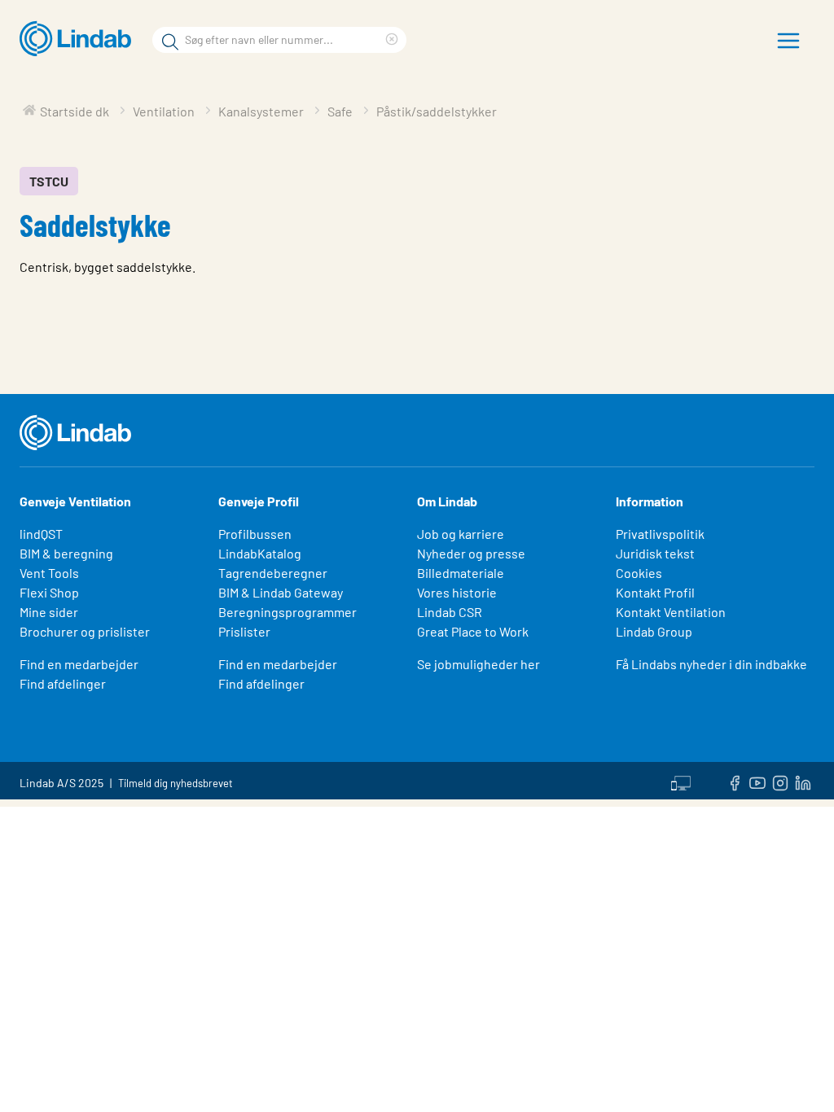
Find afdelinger (63, 683)
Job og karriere (460, 533)
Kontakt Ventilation (671, 611)
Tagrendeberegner (272, 572)
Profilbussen (255, 533)
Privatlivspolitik (660, 533)
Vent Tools (49, 572)
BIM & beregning (66, 553)
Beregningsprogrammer (287, 611)
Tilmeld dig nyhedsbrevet (175, 783)
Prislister (244, 631)
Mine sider (49, 611)
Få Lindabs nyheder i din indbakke (711, 664)
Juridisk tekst (655, 553)
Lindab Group (654, 631)
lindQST (41, 533)
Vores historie (457, 592)
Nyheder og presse (471, 553)
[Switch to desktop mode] (681, 780)
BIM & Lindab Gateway (280, 592)
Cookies (639, 572)
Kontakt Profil (655, 592)
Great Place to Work (473, 631)
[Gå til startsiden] (79, 39)
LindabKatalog (259, 553)
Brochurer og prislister (85, 631)
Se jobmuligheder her (478, 664)
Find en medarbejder (79, 664)
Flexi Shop (49, 592)
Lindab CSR (449, 611)
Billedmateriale (460, 572)
